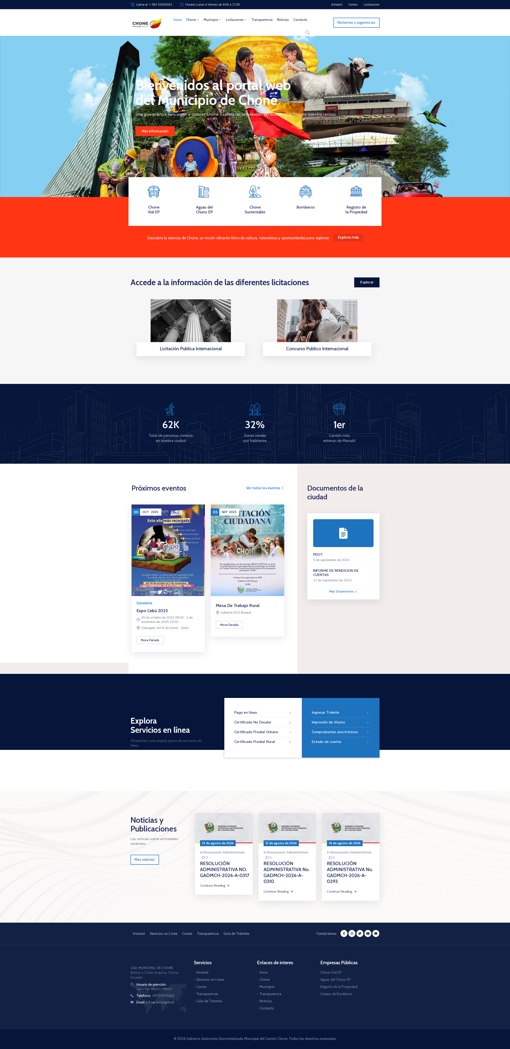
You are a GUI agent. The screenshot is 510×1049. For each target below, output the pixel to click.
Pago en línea (245, 712)
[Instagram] (351, 933)
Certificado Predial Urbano (256, 732)
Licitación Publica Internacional (191, 348)
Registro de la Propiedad (356, 209)
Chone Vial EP (154, 209)
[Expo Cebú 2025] (168, 550)
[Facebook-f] (343, 933)
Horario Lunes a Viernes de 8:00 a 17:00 (212, 5)
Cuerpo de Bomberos (336, 994)
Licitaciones (235, 20)
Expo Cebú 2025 (152, 610)
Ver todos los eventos (263, 488)
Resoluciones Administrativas (224, 852)
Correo (187, 934)
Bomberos (305, 207)
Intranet (139, 934)
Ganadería (144, 603)
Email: (155, 1002)
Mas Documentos (342, 591)
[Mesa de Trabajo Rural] (247, 550)
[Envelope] (375, 933)
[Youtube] (367, 933)
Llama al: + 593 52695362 (154, 5)
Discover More (153, 131)
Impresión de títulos (328, 722)
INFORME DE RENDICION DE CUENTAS (336, 572)
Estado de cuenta (326, 741)
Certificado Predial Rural (254, 741)
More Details (150, 640)
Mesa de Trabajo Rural (237, 605)
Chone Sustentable (255, 209)
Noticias (283, 20)
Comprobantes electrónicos (335, 732)
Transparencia (262, 20)
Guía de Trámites (236, 934)
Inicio (178, 20)
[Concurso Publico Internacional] (317, 324)
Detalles (189, 355)
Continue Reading (212, 885)
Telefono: (155, 996)
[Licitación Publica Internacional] (191, 324)
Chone (191, 20)
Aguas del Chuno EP (204, 209)
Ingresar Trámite (325, 712)
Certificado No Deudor (253, 722)
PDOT (318, 554)
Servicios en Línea (164, 934)
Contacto (300, 20)
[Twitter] (359, 933)
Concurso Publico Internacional (317, 348)
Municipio (211, 20)
